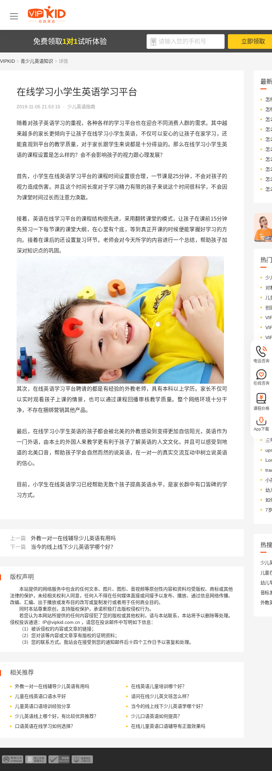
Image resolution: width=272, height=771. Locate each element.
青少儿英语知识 (37, 61)
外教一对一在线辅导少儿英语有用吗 (73, 538)
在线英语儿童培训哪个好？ (159, 686)
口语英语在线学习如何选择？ (45, 726)
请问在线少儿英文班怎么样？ (161, 696)
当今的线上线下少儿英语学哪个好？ (73, 547)
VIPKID (7, 61)
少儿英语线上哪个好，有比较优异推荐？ (57, 716)
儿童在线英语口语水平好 (40, 696)
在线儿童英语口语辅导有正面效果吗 (168, 726)
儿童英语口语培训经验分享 (43, 706)
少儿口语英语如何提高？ (156, 716)
